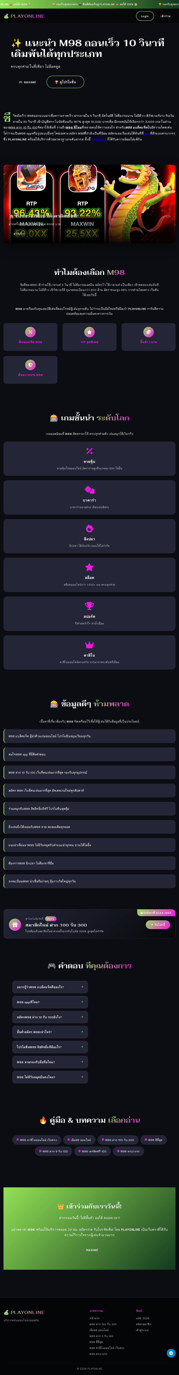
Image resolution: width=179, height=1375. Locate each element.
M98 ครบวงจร (130, 1151)
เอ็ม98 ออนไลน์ (81, 1140)
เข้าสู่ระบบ (142, 1330)
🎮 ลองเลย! (27, 82)
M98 (147, 133)
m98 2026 (98, 139)
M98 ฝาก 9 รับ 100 (55, 1151)
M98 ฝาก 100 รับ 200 (119, 1140)
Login (145, 16)
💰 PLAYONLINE (24, 16)
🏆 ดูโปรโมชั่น (65, 82)
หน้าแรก (95, 1318)
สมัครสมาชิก (143, 1324)
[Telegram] (171, 1353)
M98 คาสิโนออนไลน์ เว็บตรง (38, 1140)
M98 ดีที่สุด (155, 1140)
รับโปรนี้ (160, 924)
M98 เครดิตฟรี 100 (94, 1151)
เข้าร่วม (166, 16)
